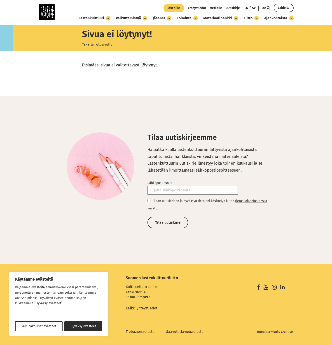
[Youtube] (266, 288)
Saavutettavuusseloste (184, 331)
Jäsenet (159, 18)
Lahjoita (284, 8)
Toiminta (184, 18)
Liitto (248, 18)
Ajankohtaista (275, 18)
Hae (263, 8)
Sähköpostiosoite (160, 183)
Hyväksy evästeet (83, 326)
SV (254, 8)
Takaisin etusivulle (97, 44)
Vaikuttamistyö (128, 18)
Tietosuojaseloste (140, 331)
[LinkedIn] (282, 288)
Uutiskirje (233, 8)
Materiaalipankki (217, 18)
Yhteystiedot (197, 8)
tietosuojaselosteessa (251, 201)
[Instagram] (274, 288)
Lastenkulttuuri (91, 18)
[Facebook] (258, 288)
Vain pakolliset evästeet (38, 326)
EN (246, 8)
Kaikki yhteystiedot (141, 308)
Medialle (216, 8)
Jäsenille (174, 8)
